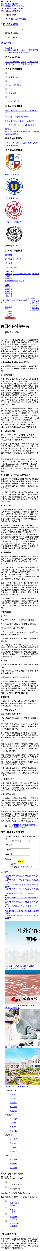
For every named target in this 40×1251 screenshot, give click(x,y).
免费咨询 (13, 1143)
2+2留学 (22, 50)
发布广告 (13, 1131)
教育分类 (6, 42)
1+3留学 (29, 50)
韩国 (32, 64)
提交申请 (13, 864)
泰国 (36, 62)
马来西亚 (30, 62)
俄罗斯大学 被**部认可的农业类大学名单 (22, 876)
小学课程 (8, 143)
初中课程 (16, 143)
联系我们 (13, 1099)
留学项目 (8, 287)
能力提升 (35, 301)
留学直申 (8, 294)
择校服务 (31, 298)
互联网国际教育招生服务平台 (12, 6)
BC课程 (36, 143)
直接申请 (8, 274)
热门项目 (13, 1168)
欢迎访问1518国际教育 (10, 4)
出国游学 (14, 281)
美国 (11, 62)
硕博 (13, 19)
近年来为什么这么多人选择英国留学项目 (22, 898)
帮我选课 (13, 1139)
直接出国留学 (10, 271)
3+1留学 (15, 50)
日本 (28, 64)
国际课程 (31, 131)
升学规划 (35, 305)
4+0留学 (8, 50)
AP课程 (30, 143)
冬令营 (8, 19)
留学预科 (8, 309)
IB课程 (16, 145)
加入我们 (13, 1103)
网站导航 (13, 1160)
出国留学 (8, 48)
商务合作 (13, 1119)
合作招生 (13, 1127)
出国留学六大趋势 (19, 827)
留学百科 (8, 307)
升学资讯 (8, 296)
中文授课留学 (18, 274)
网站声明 (13, 1107)
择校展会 (35, 303)
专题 (21, 19)
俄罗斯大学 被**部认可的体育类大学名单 (22, 889)
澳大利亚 (16, 62)
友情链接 (13, 1164)
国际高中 (24, 131)
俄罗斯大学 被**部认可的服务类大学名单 (22, 902)
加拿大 (23, 62)
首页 (25, 19)
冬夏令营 (8, 278)
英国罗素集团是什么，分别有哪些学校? (21, 893)
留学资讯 (15, 300)
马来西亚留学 (10, 276)
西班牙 (23, 64)
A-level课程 (9, 145)
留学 (17, 19)
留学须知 (22, 300)
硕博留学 (8, 289)
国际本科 (11, 52)
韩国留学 (35, 274)
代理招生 (13, 1123)
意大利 (13, 64)
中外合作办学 (10, 318)
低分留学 (26, 52)
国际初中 (16, 131)
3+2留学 (8, 311)
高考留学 (18, 52)
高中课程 (23, 143)
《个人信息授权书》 (25, 867)
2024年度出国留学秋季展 (10, 11)
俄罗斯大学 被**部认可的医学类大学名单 (22, 880)
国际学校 (8, 129)
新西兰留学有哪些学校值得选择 (24, 825)
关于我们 (13, 1094)
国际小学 (8, 131)
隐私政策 (13, 1111)
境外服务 (35, 308)
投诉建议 (13, 1147)
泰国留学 (27, 274)
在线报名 (13, 1151)
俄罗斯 (8, 64)
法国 (18, 64)
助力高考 (35, 310)
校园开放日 (13, 134)
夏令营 (21, 281)
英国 (7, 62)
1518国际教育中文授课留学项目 (13, 8)
